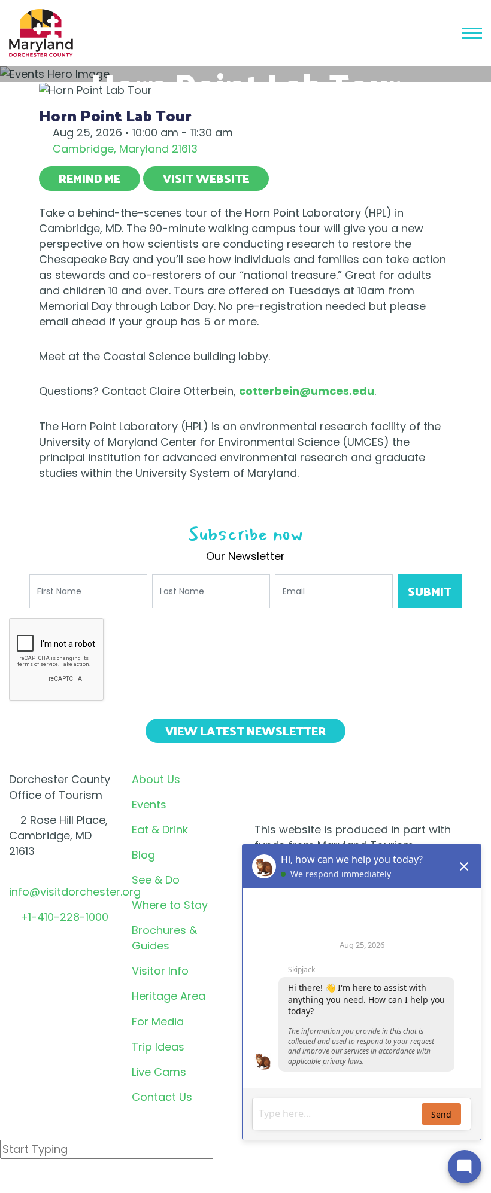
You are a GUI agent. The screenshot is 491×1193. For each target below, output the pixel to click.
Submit (429, 591)
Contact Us (162, 1096)
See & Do (156, 879)
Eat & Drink (160, 829)
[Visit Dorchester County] (41, 32)
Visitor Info (160, 970)
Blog (143, 854)
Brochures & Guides (164, 938)
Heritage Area (168, 995)
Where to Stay (170, 904)
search (42, 1180)
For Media (158, 1021)
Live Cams (159, 1071)
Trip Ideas (158, 1046)
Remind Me (89, 178)
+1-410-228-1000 (64, 916)
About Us (156, 779)
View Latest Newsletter (245, 730)
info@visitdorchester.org (75, 891)
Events (149, 804)
